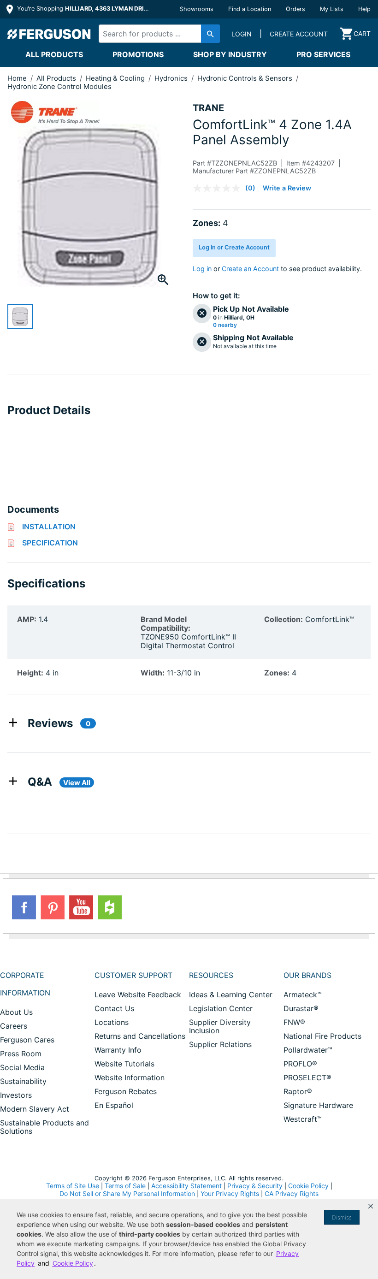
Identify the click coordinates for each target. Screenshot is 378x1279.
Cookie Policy (308, 1186)
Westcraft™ (303, 1119)
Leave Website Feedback (137, 994)
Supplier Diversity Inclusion (220, 1026)
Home (17, 78)
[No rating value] (219, 188)
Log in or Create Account (234, 247)
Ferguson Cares (27, 1039)
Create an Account (250, 268)
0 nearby (225, 325)
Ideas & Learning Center (230, 994)
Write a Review (287, 188)
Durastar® (301, 1008)
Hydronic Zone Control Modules (59, 86)
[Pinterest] (53, 907)
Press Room (20, 1053)
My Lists (331, 9)
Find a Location (249, 9)
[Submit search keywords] (210, 33)
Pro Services (323, 54)
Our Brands (307, 975)
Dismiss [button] (342, 1217)
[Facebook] (24, 907)
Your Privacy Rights (230, 1193)
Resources (211, 975)
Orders (295, 9)
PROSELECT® (307, 1077)
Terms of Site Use (72, 1186)
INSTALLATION (49, 526)
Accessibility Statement (186, 1186)
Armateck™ (303, 994)
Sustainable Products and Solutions (44, 1127)
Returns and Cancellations (139, 1036)
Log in (202, 268)
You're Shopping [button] (83, 8)
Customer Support (133, 975)
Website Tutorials (124, 1063)
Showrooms (196, 9)
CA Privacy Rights (292, 1193)
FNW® (294, 1022)
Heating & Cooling (116, 78)
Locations (111, 1022)
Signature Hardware (318, 1105)
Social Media (22, 1067)
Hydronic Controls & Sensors (245, 78)
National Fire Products (322, 1036)
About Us (16, 1012)
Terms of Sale (125, 1186)
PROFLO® (300, 1063)
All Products (54, 54)
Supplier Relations (220, 1044)
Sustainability (23, 1081)
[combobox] (156, 33)
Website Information (129, 1077)
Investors (16, 1095)
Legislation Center (221, 1008)
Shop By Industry (230, 54)
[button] (370, 1206)
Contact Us (114, 1008)
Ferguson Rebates (125, 1091)
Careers (13, 1025)
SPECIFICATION (50, 542)
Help (364, 9)
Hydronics (171, 78)
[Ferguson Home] (49, 33)
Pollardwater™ (308, 1049)
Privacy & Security (255, 1186)
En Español (113, 1105)
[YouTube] (81, 907)
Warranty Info (118, 1049)
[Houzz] (110, 907)
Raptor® (298, 1091)
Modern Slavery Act (34, 1108)
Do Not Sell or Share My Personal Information (127, 1193)
